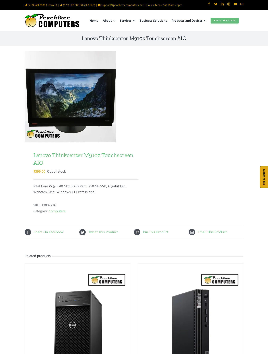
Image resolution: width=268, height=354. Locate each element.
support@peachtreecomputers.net (122, 5)
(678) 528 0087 (72, 5)
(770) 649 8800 (36, 5)
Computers (57, 211)
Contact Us (264, 177)
